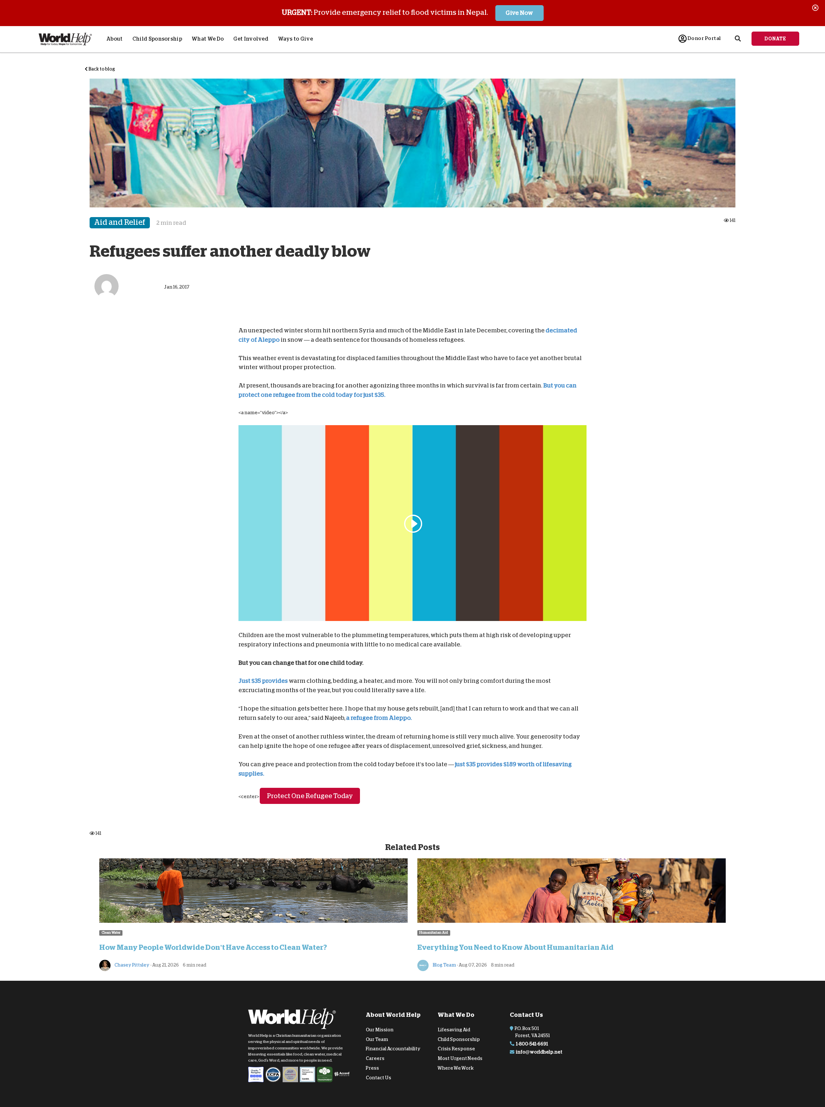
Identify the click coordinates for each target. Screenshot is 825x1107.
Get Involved (250, 39)
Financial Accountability (393, 1048)
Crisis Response (456, 1048)
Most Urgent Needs (460, 1058)
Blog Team (444, 965)
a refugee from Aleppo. (379, 718)
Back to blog (101, 69)
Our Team (377, 1039)
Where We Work (456, 1068)
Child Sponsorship (157, 39)
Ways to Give (295, 39)
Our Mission (379, 1029)
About (114, 39)
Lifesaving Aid (454, 1029)
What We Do (208, 39)
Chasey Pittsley (132, 965)
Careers (375, 1058)
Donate (775, 38)
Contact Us (378, 1077)
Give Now (519, 13)
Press (372, 1068)
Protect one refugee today (310, 796)
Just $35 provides (263, 681)
